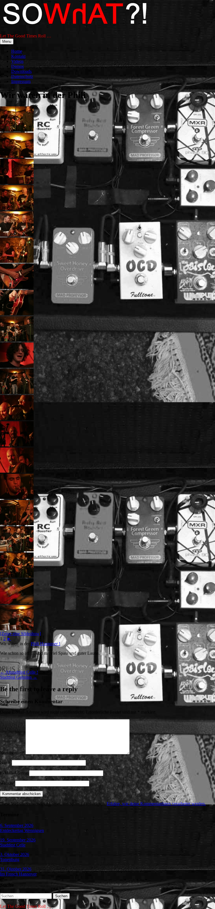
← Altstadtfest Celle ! (19, 672)
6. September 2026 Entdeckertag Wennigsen (22, 828)
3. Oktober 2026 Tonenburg (14, 857)
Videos (17, 61)
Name (5, 762)
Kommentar (12, 752)
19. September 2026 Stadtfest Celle (18, 842)
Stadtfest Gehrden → (18, 677)
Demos (17, 66)
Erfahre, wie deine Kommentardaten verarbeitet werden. (156, 803)
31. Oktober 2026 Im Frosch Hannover (18, 871)
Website (7, 783)
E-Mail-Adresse (14, 773)
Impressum (21, 81)
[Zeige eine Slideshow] (20, 633)
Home (16, 51)
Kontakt (18, 56)
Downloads (21, 71)
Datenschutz (22, 76)
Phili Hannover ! (45, 643)
